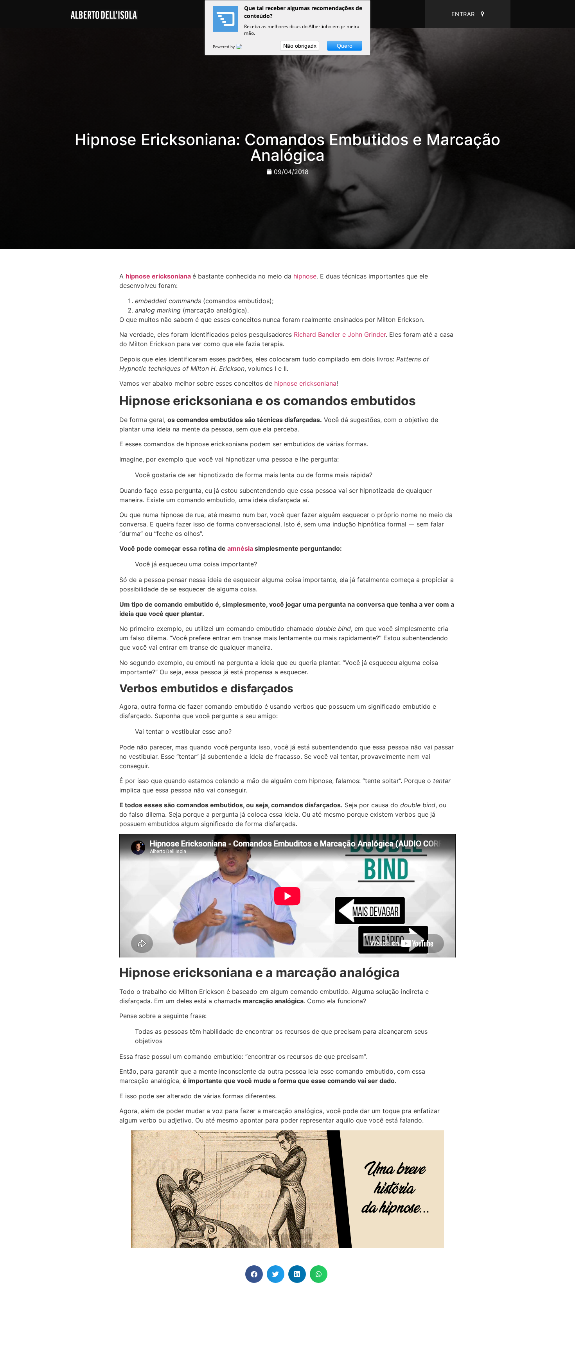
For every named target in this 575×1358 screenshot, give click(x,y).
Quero (344, 46)
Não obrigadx (299, 46)
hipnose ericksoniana (158, 276)
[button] (254, 1274)
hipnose (304, 276)
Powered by (224, 46)
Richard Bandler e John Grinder (340, 334)
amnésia (240, 548)
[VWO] (244, 46)
